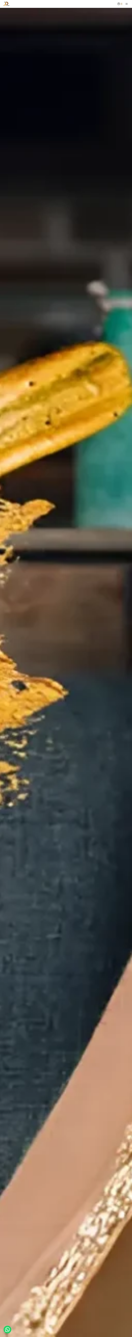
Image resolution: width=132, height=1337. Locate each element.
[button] (7, 1329)
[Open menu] (126, 4)
